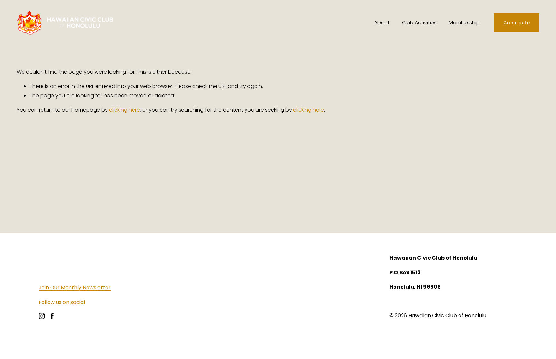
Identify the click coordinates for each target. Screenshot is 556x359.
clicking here (124, 109)
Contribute (516, 23)
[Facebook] (52, 316)
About (382, 22)
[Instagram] (42, 316)
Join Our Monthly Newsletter (75, 287)
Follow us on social (62, 302)
